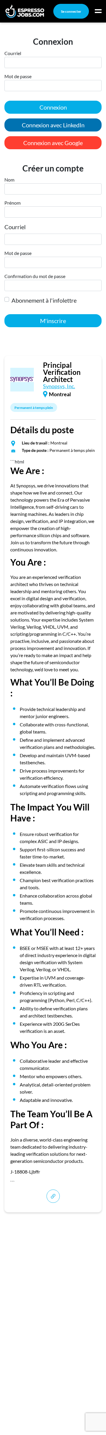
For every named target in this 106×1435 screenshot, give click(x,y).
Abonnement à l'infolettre (44, 300)
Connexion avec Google (53, 142)
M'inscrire (53, 320)
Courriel (15, 226)
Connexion (53, 107)
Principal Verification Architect (62, 372)
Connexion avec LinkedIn (53, 125)
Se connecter (71, 11)
